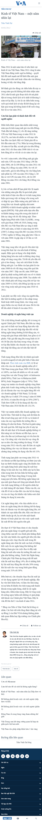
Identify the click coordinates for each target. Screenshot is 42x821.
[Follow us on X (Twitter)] (8, 756)
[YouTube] (18, 818)
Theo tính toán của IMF (20, 363)
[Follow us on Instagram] (17, 756)
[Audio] (27, 818)
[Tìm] (36, 818)
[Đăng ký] (27, 756)
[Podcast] (22, 756)
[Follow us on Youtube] (13, 756)
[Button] (36, 32)
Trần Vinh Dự (6, 9)
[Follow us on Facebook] (3, 756)
